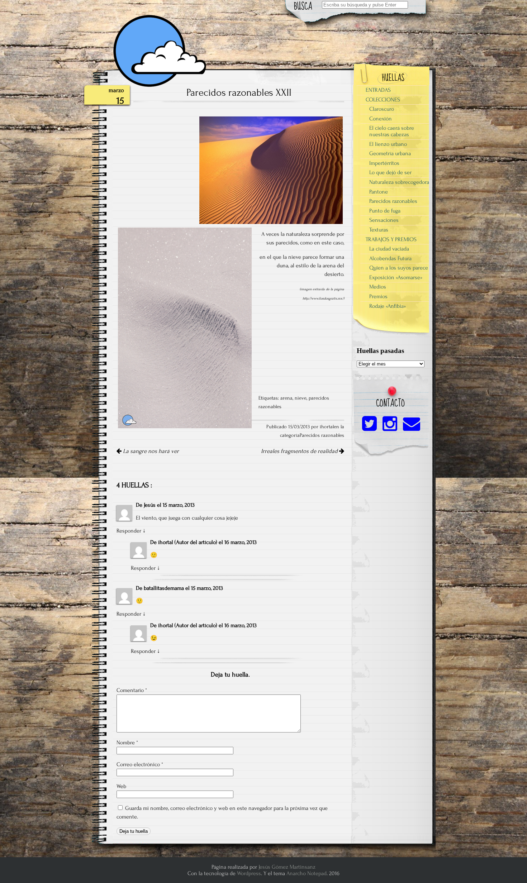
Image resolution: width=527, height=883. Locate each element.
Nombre (127, 742)
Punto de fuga (384, 210)
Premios (378, 296)
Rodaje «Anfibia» (387, 306)
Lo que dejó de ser (390, 172)
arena (286, 398)
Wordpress (249, 873)
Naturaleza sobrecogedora (399, 182)
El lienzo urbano (388, 144)
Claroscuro (381, 109)
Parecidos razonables (322, 435)
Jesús (150, 505)
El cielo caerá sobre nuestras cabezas (391, 131)
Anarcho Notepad (306, 873)
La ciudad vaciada (389, 248)
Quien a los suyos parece (398, 267)
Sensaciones (384, 220)
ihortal (165, 542)
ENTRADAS (378, 90)
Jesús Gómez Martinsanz (286, 867)
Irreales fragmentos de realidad (300, 451)
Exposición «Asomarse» (395, 277)
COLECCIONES (383, 99)
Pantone (378, 191)
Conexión (380, 118)
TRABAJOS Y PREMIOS (391, 239)
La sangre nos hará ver (150, 451)
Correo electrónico (140, 764)
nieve (301, 398)
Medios (377, 286)
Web (121, 786)
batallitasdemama (164, 588)
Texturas (378, 229)
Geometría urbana (390, 153)
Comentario (132, 690)
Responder (129, 531)
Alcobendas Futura (390, 258)
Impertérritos (384, 163)
